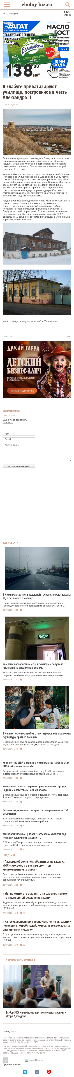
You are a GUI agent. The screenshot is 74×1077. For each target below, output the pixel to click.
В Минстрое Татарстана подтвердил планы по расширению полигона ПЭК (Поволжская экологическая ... (35, 844)
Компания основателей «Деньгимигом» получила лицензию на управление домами (33, 666)
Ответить (8, 422)
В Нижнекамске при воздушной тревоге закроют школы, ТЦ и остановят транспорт (37, 596)
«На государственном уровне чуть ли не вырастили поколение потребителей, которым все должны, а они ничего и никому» (37, 925)
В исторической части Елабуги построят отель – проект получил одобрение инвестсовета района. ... (33, 820)
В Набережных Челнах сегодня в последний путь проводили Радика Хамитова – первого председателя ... (36, 796)
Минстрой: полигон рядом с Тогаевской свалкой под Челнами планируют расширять (34, 836)
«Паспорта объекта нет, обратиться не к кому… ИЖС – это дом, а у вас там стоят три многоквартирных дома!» (34, 865)
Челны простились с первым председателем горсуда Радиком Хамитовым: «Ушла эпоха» (34, 788)
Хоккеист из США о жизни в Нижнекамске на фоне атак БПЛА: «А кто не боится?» (36, 764)
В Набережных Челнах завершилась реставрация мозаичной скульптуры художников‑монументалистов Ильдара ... (36, 743)
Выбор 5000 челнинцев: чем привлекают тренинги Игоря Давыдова (36, 1014)
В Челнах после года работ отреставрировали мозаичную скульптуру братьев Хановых (37, 735)
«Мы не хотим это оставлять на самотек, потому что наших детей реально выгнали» (35, 895)
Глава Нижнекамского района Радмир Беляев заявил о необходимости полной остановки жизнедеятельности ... (34, 604)
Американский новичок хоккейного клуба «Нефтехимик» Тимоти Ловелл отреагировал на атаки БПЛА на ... (33, 772)
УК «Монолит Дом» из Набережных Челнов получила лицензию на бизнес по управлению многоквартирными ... (34, 674)
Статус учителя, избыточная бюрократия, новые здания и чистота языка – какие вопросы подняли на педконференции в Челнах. (37, 937)
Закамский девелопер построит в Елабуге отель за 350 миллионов (35, 812)
